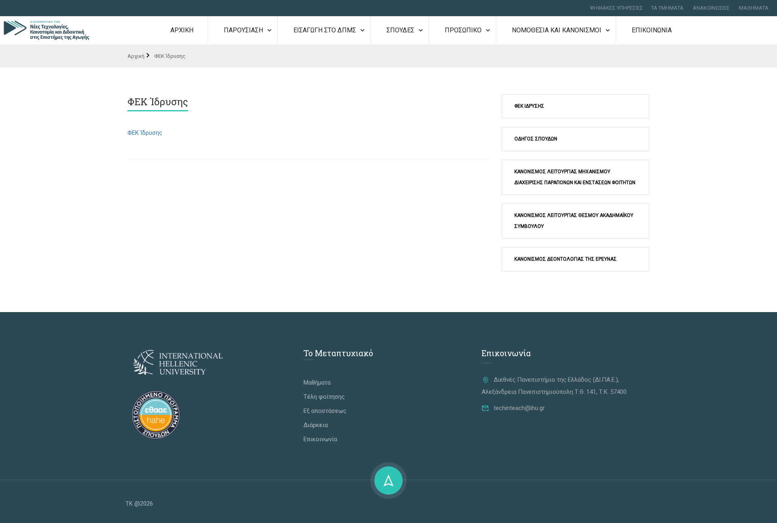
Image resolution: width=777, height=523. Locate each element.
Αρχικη (181, 30)
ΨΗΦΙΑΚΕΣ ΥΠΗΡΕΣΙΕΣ (616, 8)
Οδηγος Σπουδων (535, 139)
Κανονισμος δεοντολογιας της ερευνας (565, 259)
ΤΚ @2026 (139, 503)
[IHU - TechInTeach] (46, 22)
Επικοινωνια (652, 30)
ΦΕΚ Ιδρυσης (529, 106)
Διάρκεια (316, 425)
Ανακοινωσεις (711, 8)
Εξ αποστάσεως (325, 411)
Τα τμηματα (667, 8)
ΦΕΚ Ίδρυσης (144, 132)
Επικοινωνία (320, 439)
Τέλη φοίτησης (324, 396)
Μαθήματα (317, 382)
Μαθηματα (754, 8)
